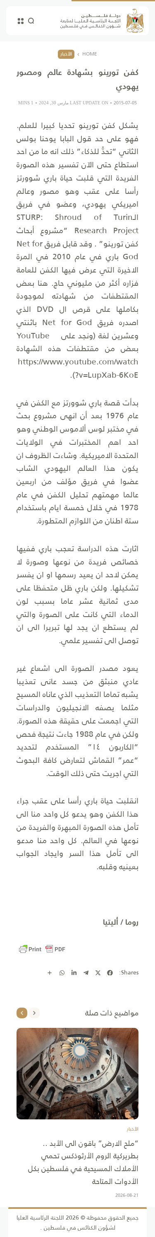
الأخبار (66, 54)
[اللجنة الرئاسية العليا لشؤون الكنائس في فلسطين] (102, 20)
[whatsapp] (62, 973)
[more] (49, 972)
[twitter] (98, 973)
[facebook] (110, 973)
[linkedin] (74, 973)
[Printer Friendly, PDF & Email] (42, 949)
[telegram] (86, 973)
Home (89, 54)
